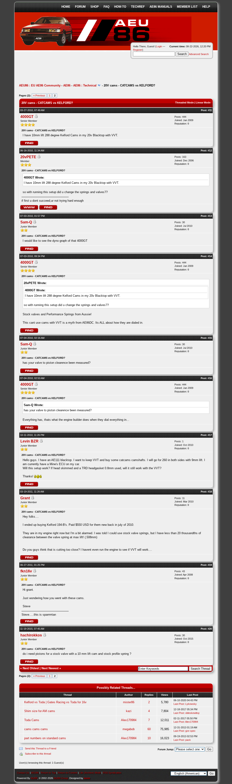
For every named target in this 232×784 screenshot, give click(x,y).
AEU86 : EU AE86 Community (39, 85)
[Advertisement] (101, 69)
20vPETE (28, 157)
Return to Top (48, 772)
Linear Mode (203, 102)
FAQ (106, 6)
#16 (210, 378)
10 (149, 738)
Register (137, 49)
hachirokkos (31, 635)
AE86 (66, 85)
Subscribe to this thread (38, 753)
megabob (129, 729)
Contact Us (23, 772)
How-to (120, 6)
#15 (210, 338)
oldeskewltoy (192, 713)
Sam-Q (26, 222)
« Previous (39, 95)
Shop (94, 6)
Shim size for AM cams (39, 711)
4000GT (27, 117)
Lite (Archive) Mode (90, 772)
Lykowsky (191, 704)
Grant (25, 498)
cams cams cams (36, 729)
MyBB (34, 778)
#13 (210, 216)
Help (206, 6)
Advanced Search (199, 54)
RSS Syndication (112, 772)
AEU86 (35, 772)
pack (188, 740)
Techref (138, 6)
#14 (210, 256)
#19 (210, 565)
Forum (80, 6)
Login (159, 46)
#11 (210, 110)
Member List (187, 6)
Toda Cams (31, 720)
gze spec (190, 730)
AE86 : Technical (85, 85)
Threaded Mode (184, 102)
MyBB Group (61, 778)
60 (149, 729)
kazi (128, 711)
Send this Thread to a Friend (40, 748)
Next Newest (49, 668)
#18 (210, 491)
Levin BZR (29, 441)
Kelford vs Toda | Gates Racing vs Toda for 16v (55, 702)
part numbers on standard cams (45, 738)
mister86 (128, 702)
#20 (210, 628)
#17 (210, 435)
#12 (210, 150)
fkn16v (26, 571)
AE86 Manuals (161, 6)
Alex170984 (128, 720)
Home (65, 6)
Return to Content (67, 772)
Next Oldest (31, 668)
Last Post (179, 704)
